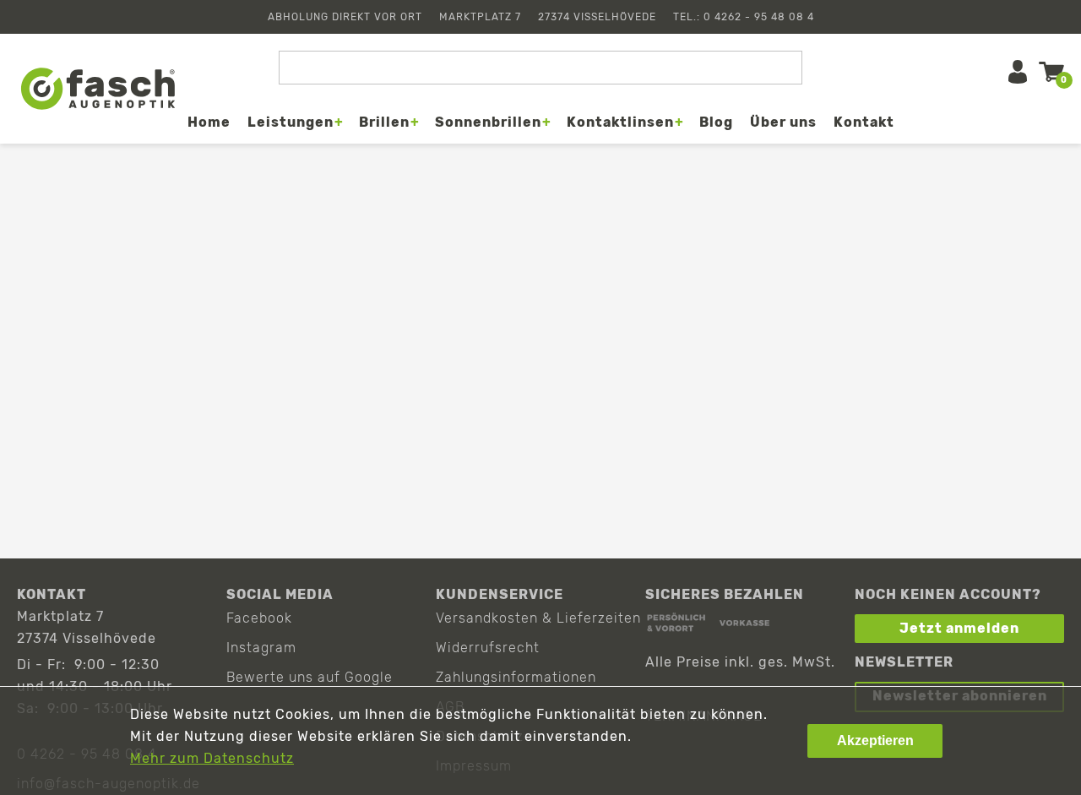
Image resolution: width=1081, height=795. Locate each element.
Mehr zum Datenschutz (212, 758)
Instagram (261, 648)
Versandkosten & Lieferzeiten (538, 618)
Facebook (259, 618)
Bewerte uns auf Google (309, 677)
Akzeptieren (875, 740)
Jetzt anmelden (959, 628)
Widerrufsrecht (488, 648)
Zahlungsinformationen (516, 677)
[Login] (1017, 71)
